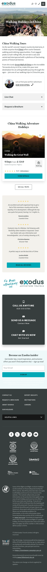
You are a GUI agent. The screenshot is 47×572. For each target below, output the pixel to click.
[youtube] (35, 434)
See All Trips (23, 187)
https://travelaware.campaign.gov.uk (28, 550)
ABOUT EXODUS (8, 405)
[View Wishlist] (36, 4)
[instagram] (23, 434)
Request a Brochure (14, 106)
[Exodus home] (8, 4)
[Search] (32, 4)
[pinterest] (29, 434)
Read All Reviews (23, 265)
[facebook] (11, 434)
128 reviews (24, 171)
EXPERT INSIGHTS (31, 395)
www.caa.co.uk (20, 517)
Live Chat (9, 97)
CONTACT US (7, 395)
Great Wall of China (23, 65)
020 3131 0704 (39, 4)
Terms (33, 384)
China (20, 49)
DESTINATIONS (29, 400)
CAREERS (27, 405)
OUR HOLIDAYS (7, 409)
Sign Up (23, 375)
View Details (23, 176)
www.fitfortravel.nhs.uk (26, 557)
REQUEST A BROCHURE (10, 400)
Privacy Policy (26, 384)
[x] (17, 434)
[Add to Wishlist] (40, 135)
